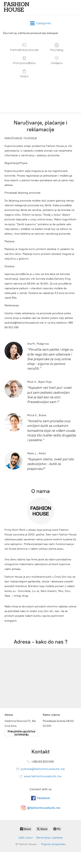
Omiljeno (57, 63)
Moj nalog (56, 49)
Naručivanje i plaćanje (49, 837)
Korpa (24, 76)
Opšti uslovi (25, 837)
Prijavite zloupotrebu (53, 844)
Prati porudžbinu (24, 63)
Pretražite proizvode (24, 49)
